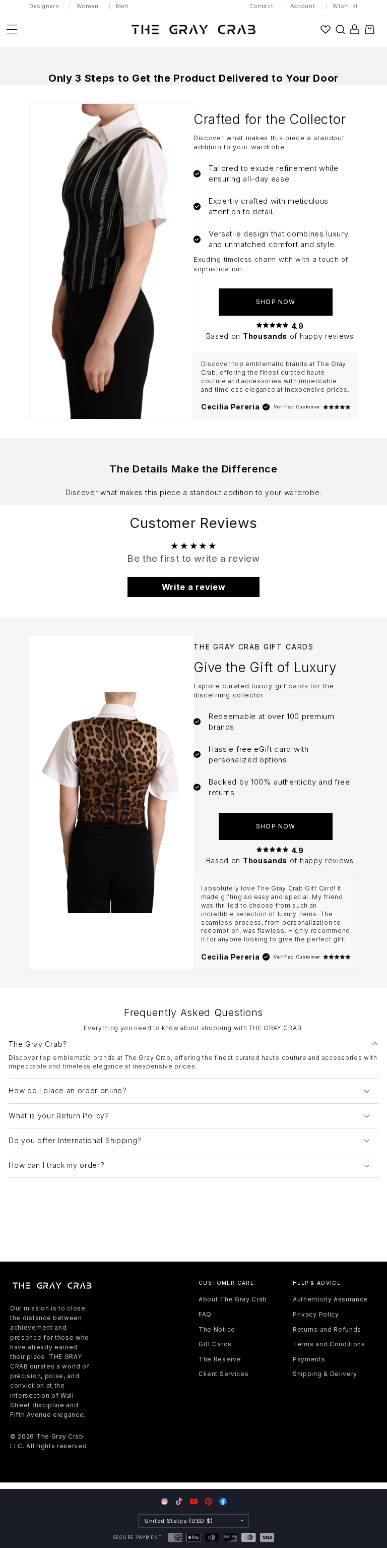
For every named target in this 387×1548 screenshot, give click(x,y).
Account (302, 6)
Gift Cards (215, 1344)
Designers (44, 6)
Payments (309, 1359)
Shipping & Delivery (325, 1374)
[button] (340, 29)
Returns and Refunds (327, 1329)
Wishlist (345, 6)
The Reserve (220, 1359)
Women (88, 6)
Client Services (223, 1374)
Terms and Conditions (329, 1344)
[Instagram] (164, 1502)
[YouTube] (194, 1501)
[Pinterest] (208, 1501)
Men (122, 6)
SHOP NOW (275, 302)
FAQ (205, 1314)
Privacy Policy (316, 1314)
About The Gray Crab (233, 1299)
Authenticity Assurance (330, 1299)
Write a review (194, 587)
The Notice (217, 1329)
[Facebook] (223, 1501)
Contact (261, 6)
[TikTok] (179, 1501)
